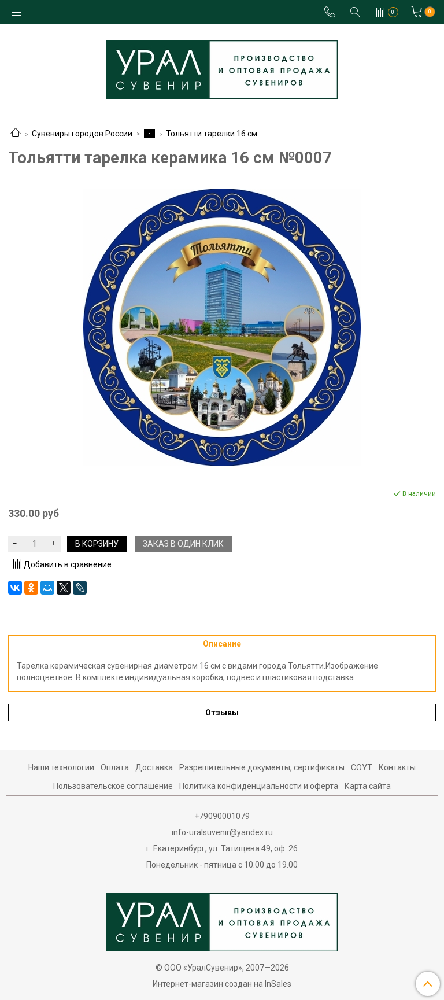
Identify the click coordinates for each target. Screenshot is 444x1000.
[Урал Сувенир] (222, 67)
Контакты (397, 767)
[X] (64, 588)
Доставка (154, 767)
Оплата (115, 767)
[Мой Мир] (47, 588)
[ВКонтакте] (15, 588)
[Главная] (15, 133)
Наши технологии (61, 767)
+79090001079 (222, 816)
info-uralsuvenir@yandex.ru (222, 832)
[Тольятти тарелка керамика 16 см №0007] (222, 327)
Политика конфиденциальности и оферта (258, 786)
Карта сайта (368, 786)
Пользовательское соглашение (113, 786)
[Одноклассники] (31, 588)
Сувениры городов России (82, 133)
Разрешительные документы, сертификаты (262, 767)
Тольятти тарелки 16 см (211, 133)
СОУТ (361, 767)
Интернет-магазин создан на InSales (222, 984)
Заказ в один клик (183, 543)
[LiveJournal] (80, 588)
